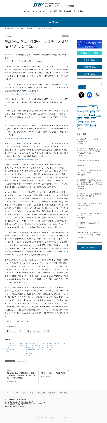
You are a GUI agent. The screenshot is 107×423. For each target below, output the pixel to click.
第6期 (86, 111)
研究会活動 (41, 393)
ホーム (8, 393)
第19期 (80, 125)
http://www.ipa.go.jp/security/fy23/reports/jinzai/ (21, 94)
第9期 (79, 115)
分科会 (80, 111)
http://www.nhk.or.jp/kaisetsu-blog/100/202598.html (22, 159)
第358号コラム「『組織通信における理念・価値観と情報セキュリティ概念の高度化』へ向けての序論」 (23, 375)
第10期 (85, 115)
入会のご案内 (62, 393)
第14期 (86, 118)
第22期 (80, 129)
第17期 (87, 122)
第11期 (92, 115)
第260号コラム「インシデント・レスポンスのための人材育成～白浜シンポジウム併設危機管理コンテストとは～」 (35, 347)
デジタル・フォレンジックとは (24, 393)
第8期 (98, 111)
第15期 (93, 118)
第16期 (80, 122)
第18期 (93, 122)
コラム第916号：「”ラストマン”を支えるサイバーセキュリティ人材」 (14, 345)
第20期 (86, 125)
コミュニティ (82, 108)
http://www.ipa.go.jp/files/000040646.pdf (18, 138)
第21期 (93, 125)
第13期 (80, 118)
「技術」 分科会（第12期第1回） (53, 373)
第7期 (92, 111)
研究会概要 (51, 393)
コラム (65, 36)
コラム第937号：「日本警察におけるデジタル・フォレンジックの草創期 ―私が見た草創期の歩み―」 (89, 151)
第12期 (24, 361)
